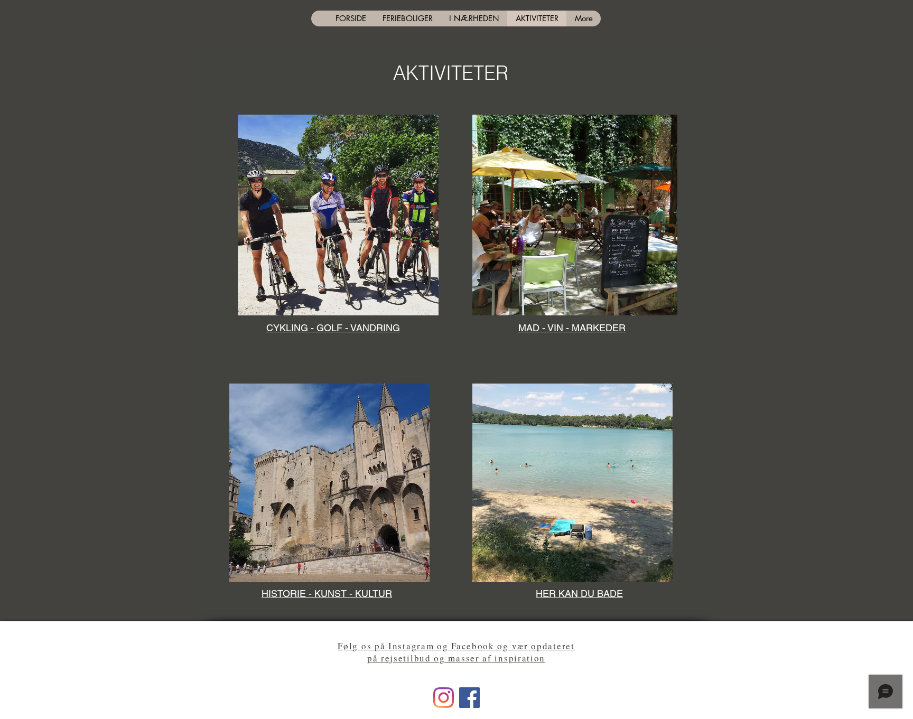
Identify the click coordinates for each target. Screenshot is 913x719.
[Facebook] (469, 697)
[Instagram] (443, 697)
